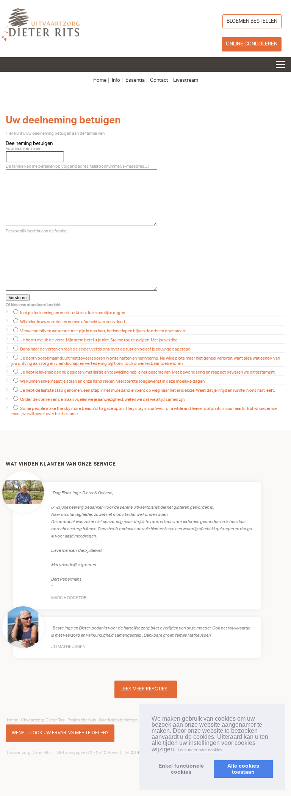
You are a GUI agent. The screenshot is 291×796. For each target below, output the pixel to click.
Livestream (185, 80)
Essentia (135, 80)
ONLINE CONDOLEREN (251, 44)
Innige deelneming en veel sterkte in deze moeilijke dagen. (72, 312)
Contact (159, 80)
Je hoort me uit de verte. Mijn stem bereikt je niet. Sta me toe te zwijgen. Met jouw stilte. (98, 340)
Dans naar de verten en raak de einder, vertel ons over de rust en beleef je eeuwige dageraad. (105, 349)
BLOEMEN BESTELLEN (252, 21)
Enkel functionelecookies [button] (181, 769)
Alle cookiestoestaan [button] (243, 769)
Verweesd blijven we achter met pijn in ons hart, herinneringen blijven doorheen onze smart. (102, 331)
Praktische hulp (81, 720)
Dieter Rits (41, 26)
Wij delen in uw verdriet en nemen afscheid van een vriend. (72, 321)
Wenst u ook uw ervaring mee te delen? (60, 733)
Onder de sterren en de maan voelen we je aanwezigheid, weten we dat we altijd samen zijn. (102, 399)
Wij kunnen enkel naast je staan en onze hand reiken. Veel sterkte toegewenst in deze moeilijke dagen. (112, 381)
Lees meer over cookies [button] (200, 750)
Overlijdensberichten (118, 720)
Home (99, 80)
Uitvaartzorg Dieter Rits (43, 720)
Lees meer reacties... (145, 689)
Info (116, 80)
